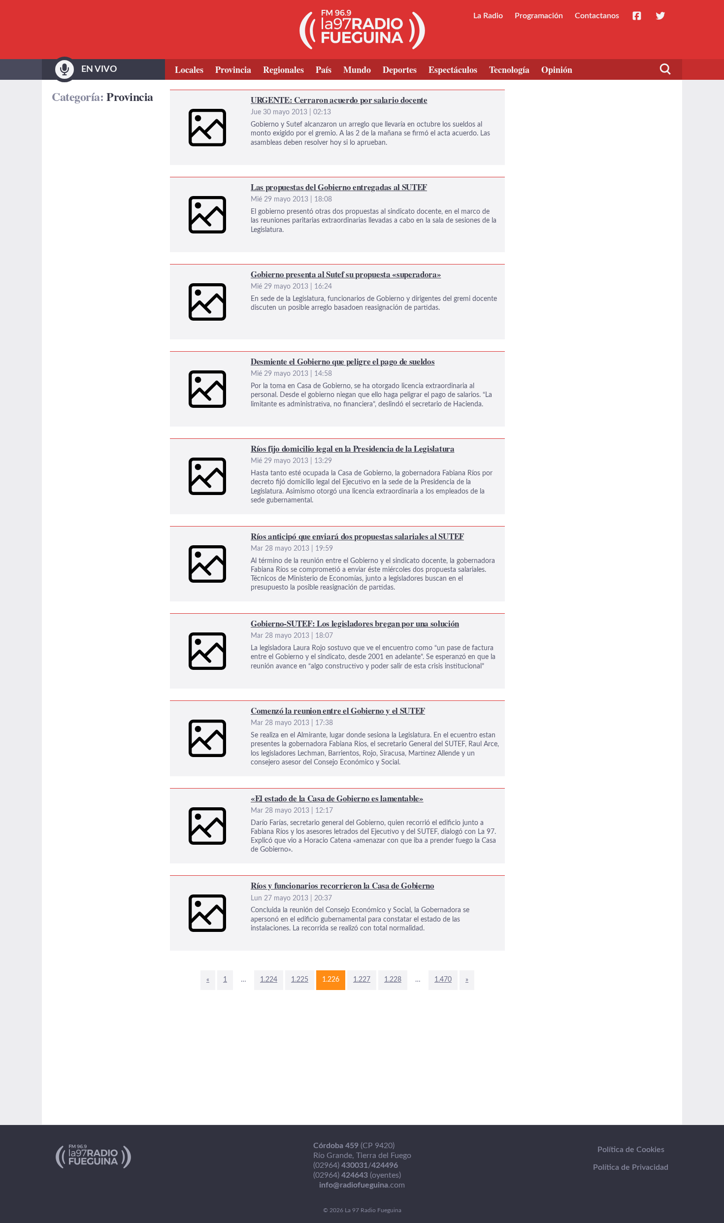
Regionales (283, 69)
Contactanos (597, 16)
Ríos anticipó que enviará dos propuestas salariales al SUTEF (274, 532)
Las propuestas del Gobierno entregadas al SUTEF (256, 183)
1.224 (268, 979)
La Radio (488, 16)
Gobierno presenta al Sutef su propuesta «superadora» (264, 270)
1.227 (361, 979)
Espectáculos (452, 69)
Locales (189, 69)
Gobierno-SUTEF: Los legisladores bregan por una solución (271, 620)
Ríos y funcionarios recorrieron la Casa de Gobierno (259, 882)
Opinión (556, 69)
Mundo (357, 69)
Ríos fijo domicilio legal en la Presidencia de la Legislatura (268, 445)
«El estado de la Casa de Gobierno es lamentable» (254, 794)
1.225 (299, 979)
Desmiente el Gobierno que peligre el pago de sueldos (262, 358)
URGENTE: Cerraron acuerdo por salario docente (254, 96)
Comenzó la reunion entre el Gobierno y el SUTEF (255, 707)
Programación (539, 16)
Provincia (233, 69)
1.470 (443, 979)
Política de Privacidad (630, 1167)
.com (362, 1185)
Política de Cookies (630, 1150)
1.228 (392, 979)
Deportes (400, 69)
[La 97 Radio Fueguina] (362, 29)
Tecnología (509, 69)
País (323, 69)
